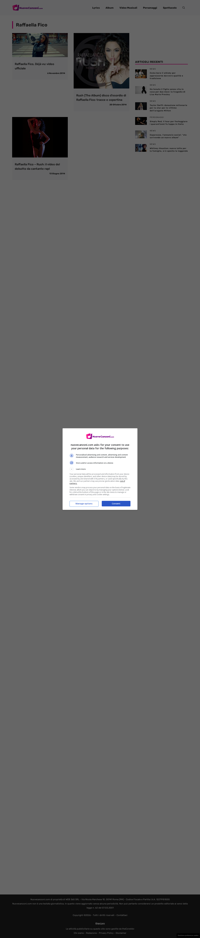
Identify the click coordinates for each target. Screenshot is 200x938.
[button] (100, 469)
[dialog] (100, 469)
